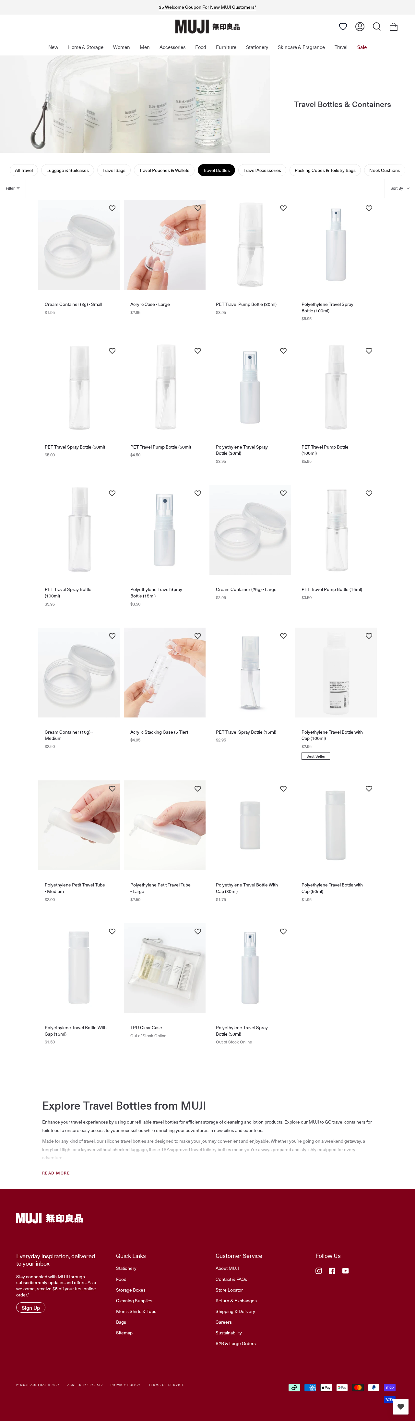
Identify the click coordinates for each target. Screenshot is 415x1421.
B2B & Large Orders (236, 1343)
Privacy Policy (125, 1385)
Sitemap (124, 1332)
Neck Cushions (384, 170)
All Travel (24, 170)
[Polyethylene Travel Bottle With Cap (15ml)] (79, 968)
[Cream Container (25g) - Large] (250, 530)
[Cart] (393, 27)
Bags (121, 1321)
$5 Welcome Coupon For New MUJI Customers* (207, 7)
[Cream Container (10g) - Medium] (79, 672)
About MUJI (227, 1267)
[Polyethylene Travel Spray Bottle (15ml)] (165, 530)
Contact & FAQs (231, 1279)
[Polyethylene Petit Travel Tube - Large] (165, 825)
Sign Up (31, 1307)
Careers (224, 1321)
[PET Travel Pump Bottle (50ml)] (165, 387)
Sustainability (229, 1332)
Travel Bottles (216, 170)
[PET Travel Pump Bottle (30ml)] (250, 245)
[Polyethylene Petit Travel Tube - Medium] (79, 825)
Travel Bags (113, 170)
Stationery (126, 1267)
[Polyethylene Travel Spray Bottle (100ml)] (336, 245)
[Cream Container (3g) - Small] (79, 245)
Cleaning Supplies (134, 1300)
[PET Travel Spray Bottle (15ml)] (250, 672)
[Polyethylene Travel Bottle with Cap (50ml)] (336, 825)
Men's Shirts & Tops (136, 1311)
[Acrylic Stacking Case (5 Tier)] (165, 672)
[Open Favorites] (343, 27)
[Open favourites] (401, 1407)
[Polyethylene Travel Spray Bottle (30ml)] (250, 387)
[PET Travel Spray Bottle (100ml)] (79, 530)
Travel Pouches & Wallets (164, 170)
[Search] (376, 27)
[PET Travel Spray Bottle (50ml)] (79, 387)
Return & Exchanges (236, 1300)
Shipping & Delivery (235, 1311)
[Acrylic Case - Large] (165, 245)
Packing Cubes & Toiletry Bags (325, 170)
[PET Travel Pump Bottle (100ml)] (336, 387)
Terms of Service (166, 1385)
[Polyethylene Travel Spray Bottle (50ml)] (250, 968)
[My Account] (359, 27)
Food (121, 1279)
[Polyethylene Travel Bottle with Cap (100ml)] (336, 672)
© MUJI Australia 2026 (38, 1385)
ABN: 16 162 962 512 (85, 1385)
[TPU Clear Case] (165, 968)
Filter (10, 188)
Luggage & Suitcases (67, 170)
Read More (56, 1173)
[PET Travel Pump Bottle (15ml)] (336, 530)
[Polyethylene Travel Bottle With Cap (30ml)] (250, 825)
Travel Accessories (262, 170)
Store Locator (229, 1289)
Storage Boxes (131, 1289)
